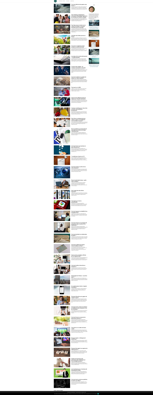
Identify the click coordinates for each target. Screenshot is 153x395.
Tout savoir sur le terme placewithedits (76, 201)
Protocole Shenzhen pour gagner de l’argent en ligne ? (79, 297)
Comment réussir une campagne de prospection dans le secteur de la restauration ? (79, 224)
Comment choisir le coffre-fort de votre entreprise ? (78, 167)
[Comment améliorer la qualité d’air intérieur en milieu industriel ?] (62, 80)
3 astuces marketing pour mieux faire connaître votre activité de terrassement (79, 109)
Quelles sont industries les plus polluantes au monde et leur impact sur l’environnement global (94, 65)
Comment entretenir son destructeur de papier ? (79, 234)
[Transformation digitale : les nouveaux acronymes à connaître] (62, 70)
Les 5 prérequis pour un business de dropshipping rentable (79, 369)
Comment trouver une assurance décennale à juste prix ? (78, 317)
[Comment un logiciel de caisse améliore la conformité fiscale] (62, 49)
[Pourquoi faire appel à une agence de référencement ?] (62, 352)
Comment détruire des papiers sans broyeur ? (79, 5)
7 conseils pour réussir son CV (78, 156)
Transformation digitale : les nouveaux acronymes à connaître (78, 67)
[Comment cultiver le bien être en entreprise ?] (62, 269)
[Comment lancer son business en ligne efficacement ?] (62, 149)
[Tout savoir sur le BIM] (62, 91)
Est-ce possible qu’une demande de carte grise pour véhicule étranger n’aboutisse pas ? (79, 130)
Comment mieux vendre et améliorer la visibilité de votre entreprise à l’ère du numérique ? (79, 308)
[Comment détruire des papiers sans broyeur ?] (62, 8)
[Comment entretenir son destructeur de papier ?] (62, 238)
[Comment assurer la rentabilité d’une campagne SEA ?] (62, 215)
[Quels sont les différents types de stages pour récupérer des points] (62, 101)
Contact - (55, 390)
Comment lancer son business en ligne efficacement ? (78, 146)
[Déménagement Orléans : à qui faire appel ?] (62, 279)
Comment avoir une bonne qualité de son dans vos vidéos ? (79, 380)
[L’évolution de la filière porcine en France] (62, 39)
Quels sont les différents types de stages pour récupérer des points (78, 98)
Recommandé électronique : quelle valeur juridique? (78, 180)
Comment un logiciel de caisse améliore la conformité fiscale (78, 46)
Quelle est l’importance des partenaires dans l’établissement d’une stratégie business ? (78, 360)
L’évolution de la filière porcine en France (78, 36)
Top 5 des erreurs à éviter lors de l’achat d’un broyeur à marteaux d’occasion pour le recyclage (78, 26)
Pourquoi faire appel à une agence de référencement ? (79, 349)
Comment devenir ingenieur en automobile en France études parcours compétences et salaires (94, 27)
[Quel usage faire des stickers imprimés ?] (62, 194)
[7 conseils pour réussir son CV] (62, 160)
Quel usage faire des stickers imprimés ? (77, 191)
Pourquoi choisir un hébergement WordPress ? (78, 338)
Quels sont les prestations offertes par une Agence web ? (78, 255)
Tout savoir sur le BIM (76, 87)
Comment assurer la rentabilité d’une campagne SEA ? (79, 211)
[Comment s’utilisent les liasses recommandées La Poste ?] (62, 248)
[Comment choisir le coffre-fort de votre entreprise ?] (62, 172)
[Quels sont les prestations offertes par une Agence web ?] (62, 258)
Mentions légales (60, 390)
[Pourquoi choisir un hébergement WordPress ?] (62, 341)
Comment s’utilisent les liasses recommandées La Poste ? (78, 245)
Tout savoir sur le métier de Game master (78, 328)
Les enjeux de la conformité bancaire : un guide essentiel (79, 56)
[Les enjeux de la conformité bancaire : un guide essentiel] (62, 60)
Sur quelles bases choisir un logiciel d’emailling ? (79, 286)
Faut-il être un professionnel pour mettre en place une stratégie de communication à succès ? (78, 119)
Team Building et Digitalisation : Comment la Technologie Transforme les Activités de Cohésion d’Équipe (79, 16)
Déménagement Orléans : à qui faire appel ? (79, 276)
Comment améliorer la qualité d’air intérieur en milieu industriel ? (78, 77)
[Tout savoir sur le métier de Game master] (62, 331)
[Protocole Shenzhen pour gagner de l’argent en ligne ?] (62, 300)
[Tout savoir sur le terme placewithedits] (62, 204)
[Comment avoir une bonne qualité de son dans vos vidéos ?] (62, 383)
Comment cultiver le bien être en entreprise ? (78, 266)
